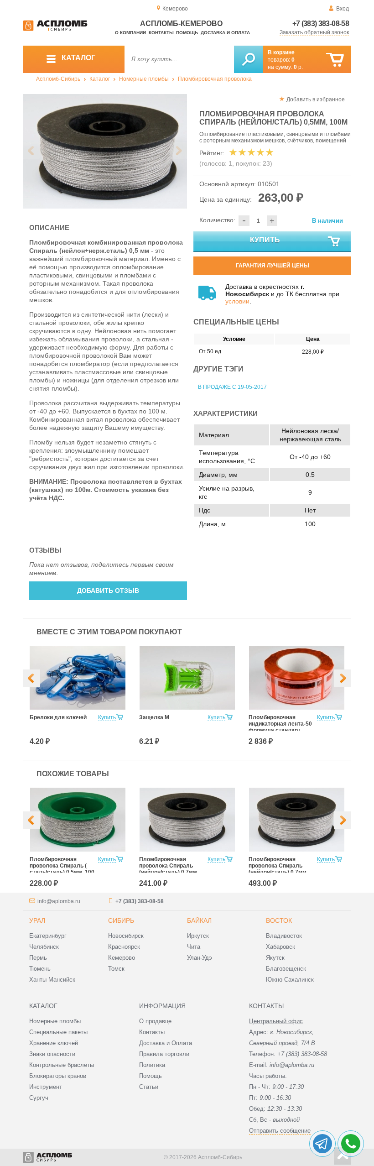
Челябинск (44, 946)
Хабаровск (280, 946)
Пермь (38, 957)
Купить (265, 240)
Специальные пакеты (58, 1032)
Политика (152, 1064)
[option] (105, 151)
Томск (116, 968)
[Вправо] (342, 678)
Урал (37, 920)
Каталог (99, 79)
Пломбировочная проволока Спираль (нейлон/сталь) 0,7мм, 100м (168, 869)
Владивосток (284, 935)
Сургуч (38, 1097)
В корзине (281, 52)
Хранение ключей (53, 1043)
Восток (279, 920)
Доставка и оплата (225, 32)
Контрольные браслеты (61, 1064)
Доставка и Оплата (165, 1043)
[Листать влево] (31, 150)
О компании (130, 32)
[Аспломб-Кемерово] (55, 29)
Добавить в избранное (315, 99)
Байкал (199, 920)
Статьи (148, 1086)
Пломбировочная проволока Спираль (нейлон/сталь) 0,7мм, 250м (278, 869)
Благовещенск (286, 968)
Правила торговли (164, 1054)
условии (237, 301)
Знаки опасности (52, 1054)
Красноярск (124, 946)
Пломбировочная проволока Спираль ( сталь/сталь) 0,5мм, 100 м (62, 869)
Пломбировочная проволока (215, 79)
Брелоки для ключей (58, 717)
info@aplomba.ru (58, 901)
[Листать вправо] (178, 150)
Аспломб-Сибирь (58, 79)
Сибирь (121, 920)
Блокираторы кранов (57, 1075)
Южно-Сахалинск (290, 979)
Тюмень (40, 968)
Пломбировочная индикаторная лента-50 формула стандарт (280, 723)
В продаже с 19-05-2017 (232, 387)
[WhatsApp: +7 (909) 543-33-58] (351, 1143)
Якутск (275, 957)
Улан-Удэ (199, 957)
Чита (193, 946)
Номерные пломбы (144, 79)
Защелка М (154, 717)
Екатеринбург (48, 935)
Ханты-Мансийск (52, 979)
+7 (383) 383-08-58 (320, 23)
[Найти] (248, 59)
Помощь (187, 32)
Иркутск (198, 935)
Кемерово (121, 957)
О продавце (155, 1021)
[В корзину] (335, 60)
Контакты (161, 32)
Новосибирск (126, 935)
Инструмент (45, 1086)
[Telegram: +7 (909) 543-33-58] (322, 1143)
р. (298, 67)
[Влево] (31, 678)
